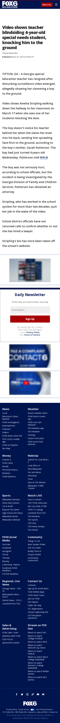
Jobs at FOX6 (33, 598)
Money (6, 455)
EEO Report (33, 602)
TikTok (5, 554)
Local (4, 413)
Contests (32, 585)
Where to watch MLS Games (37, 678)
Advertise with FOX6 (11, 636)
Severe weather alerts (37, 413)
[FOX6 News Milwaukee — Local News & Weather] (10, 4)
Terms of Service (32, 334)
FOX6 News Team (36, 595)
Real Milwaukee (35, 469)
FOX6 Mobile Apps (36, 591)
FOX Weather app (36, 428)
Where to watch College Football (35, 637)
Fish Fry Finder (34, 547)
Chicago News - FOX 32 (11, 589)
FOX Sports (33, 519)
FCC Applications (35, 608)
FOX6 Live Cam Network (35, 423)
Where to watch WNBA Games (38, 672)
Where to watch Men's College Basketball (38, 658)
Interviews (32, 475)
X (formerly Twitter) (11, 564)
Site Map (6, 448)
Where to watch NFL (37, 632)
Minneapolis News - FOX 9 (11, 595)
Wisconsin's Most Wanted (10, 417)
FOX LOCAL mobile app (11, 440)
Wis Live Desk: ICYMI (37, 506)
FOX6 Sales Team (10, 632)
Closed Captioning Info (38, 612)
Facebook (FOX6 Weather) (9, 569)
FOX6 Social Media (9, 538)
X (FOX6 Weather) (10, 574)
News (5, 409)
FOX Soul (32, 523)
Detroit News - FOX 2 (12, 600)
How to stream (34, 499)
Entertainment (8, 425)
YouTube (6, 544)
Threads (6, 558)
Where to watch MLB (37, 641)
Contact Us (35, 581)
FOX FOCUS (7, 639)
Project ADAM (34, 554)
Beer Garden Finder (36, 544)
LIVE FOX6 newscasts (37, 503)
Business (6, 473)
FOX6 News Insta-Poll (12, 435)
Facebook (6, 547)
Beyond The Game (10, 509)
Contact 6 (6, 459)
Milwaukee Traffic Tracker (36, 487)
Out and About (34, 472)
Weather (33, 409)
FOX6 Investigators (10, 422)
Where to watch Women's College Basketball (36, 665)
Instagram (6, 551)
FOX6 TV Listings (35, 509)
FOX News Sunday (36, 526)
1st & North (7, 506)
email (43, 694)
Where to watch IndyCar (35, 652)
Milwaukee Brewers (11, 499)
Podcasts (6, 429)
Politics (5, 432)
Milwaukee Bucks (10, 516)
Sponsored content (11, 642)
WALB (44, 157)
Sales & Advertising (9, 626)
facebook (17, 694)
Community (35, 537)
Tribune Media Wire (10, 53)
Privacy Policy (33, 332)
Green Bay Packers (10, 503)
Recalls (5, 466)
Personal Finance (10, 469)
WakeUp (33, 455)
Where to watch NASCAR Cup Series (36, 646)
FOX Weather (34, 431)
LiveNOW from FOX (37, 513)
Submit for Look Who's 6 (38, 460)
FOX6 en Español (10, 445)
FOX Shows (33, 529)
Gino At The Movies (37, 482)
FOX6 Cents (7, 463)
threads (32, 694)
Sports (6, 495)
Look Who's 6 (34, 465)
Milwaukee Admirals (11, 519)
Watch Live (46, 5)
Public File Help (34, 605)
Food (30, 479)
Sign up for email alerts (38, 588)
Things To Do (34, 541)
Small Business (9, 476)
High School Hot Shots (12, 513)
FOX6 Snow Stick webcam (35, 443)
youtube (38, 694)
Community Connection (33, 559)
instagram (27, 694)
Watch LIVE (35, 495)
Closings (31, 435)
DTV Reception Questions (34, 616)
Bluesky (5, 561)
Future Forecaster (36, 438)
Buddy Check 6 (34, 551)
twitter (22, 694)
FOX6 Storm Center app (36, 417)
